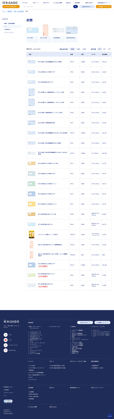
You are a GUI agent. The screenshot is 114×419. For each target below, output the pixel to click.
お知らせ (68, 3)
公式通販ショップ (103, 7)
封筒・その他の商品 (9, 23)
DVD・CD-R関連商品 (77, 333)
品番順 (78, 49)
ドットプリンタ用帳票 (77, 345)
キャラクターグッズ (55, 326)
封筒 (5, 26)
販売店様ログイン (103, 3)
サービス (24, 3)
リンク (5, 395)
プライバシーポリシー (9, 392)
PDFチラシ (46, 3)
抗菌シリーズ (75, 353)
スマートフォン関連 (35, 353)
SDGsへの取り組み (34, 396)
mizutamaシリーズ (35, 336)
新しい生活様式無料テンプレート (37, 375)
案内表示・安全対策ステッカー (79, 335)
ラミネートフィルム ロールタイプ (101, 333)
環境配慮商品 (75, 351)
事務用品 (73, 326)
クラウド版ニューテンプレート (37, 368)
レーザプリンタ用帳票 (77, 344)
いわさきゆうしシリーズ (36, 335)
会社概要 (31, 392)
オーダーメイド (33, 379)
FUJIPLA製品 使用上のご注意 (57, 365)
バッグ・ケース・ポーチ (36, 350)
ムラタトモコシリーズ (35, 333)
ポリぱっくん (33, 352)
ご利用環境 (6, 390)
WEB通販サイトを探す (97, 368)
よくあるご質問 (57, 3)
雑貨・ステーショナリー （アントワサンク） (35, 327)
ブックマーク (33, 344)
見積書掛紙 (7, 29)
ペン (31, 349)
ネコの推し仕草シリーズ (36, 338)
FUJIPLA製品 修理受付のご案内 (58, 368)
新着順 (72, 49)
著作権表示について (8, 387)
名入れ (31, 377)
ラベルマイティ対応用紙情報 (36, 372)
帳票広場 (31, 370)
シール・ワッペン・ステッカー (37, 342)
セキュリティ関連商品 (77, 330)
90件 (109, 49)
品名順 (84, 49)
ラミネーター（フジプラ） (98, 326)
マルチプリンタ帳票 (77, 342)
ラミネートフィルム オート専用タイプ (101, 335)
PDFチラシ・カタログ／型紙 (78, 361)
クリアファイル (34, 347)
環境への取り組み (33, 394)
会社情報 (77, 3)
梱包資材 (74, 350)
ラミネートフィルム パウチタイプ (101, 332)
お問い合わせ (89, 3)
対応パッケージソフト (97, 388)
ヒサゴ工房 (32, 365)
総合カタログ (86, 7)
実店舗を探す (95, 365)
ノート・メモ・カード (35, 346)
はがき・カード (76, 338)
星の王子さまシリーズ (35, 339)
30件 (99, 49)
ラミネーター (96, 330)
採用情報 (31, 399)
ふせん (31, 341)
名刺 (73, 336)
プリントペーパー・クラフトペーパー (80, 340)
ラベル (73, 332)
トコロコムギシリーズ (35, 332)
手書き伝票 (74, 347)
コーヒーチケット (9, 32)
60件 (104, 49)
